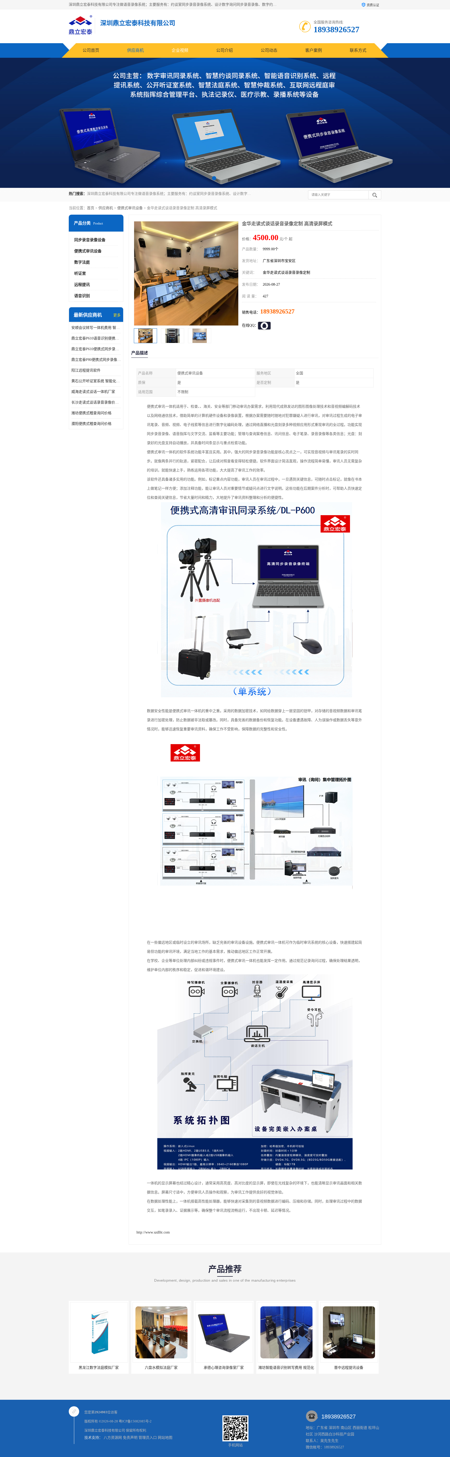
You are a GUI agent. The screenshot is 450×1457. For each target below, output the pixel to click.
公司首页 (91, 50)
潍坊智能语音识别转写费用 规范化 (224, 1368)
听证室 (80, 273)
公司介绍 (224, 50)
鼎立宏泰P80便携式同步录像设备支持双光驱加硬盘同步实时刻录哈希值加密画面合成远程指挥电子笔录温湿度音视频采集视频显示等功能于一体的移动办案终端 (96, 360)
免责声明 (130, 1438)
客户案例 (313, 50)
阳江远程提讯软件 (86, 370)
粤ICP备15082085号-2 (135, 1421)
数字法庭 (82, 262)
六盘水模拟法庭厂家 (98, 1368)
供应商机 (135, 50)
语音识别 (82, 296)
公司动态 (269, 50)
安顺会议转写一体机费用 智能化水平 (96, 328)
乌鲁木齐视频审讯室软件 (349, 1368)
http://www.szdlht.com (153, 1232)
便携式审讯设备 (130, 208)
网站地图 (165, 1438)
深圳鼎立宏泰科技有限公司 (104, 1430)
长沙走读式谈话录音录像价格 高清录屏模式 (96, 402)
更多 (117, 315)
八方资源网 (113, 1438)
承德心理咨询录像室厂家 (161, 1368)
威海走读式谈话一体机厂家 (93, 392)
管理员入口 (148, 1438)
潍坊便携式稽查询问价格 (91, 413)
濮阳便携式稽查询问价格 (91, 424)
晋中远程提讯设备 (286, 1368)
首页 (90, 208)
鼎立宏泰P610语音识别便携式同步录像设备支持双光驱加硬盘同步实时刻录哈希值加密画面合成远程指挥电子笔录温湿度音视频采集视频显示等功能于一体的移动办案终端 (96, 338)
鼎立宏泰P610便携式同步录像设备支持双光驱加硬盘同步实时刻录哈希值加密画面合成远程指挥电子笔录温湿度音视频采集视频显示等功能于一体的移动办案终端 (96, 349)
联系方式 (358, 50)
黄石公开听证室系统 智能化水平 (96, 381)
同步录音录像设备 (89, 240)
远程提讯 (82, 285)
